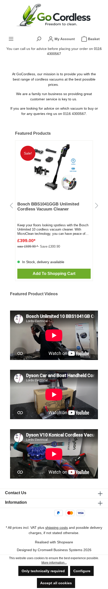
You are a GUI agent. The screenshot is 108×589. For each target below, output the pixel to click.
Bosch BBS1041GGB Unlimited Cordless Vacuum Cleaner (48, 206)
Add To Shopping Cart (54, 273)
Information (16, 502)
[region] (54, 205)
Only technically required (43, 571)
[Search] (39, 39)
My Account (64, 39)
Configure (81, 571)
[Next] (96, 206)
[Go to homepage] (54, 15)
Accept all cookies (56, 583)
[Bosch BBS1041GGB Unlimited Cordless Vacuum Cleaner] (54, 168)
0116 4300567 (74, 114)
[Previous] (11, 206)
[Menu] (11, 39)
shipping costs (56, 528)
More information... (54, 562)
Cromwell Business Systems (60, 550)
